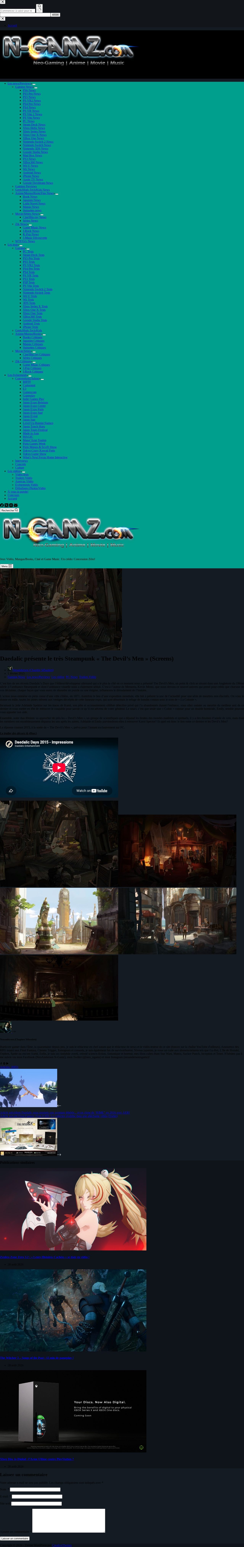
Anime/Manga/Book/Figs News (34, 193)
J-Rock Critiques (33, 371)
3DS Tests (29, 303)
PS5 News (29, 97)
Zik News (21, 224)
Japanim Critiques (33, 340)
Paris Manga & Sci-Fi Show (40, 447)
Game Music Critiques (36, 364)
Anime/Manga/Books (28, 333)
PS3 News (29, 158)
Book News (30, 196)
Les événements (17, 375)
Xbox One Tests (33, 313)
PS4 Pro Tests (31, 268)
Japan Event (30, 416)
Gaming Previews (26, 186)
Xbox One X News (35, 134)
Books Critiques (32, 337)
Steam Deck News (34, 124)
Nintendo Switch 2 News (38, 141)
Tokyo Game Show (35, 454)
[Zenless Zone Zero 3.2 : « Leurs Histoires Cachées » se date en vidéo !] (73, 1249)
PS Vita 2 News (32, 114)
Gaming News (24, 86)
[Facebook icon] (1, 1063)
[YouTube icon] (7, 1063)
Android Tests (31, 323)
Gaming (20, 248)
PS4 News (29, 107)
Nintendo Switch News (37, 145)
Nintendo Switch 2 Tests (37, 289)
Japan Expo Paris (33, 409)
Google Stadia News (35, 152)
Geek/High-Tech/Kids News (32, 189)
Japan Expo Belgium (35, 402)
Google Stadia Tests (35, 320)
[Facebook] (2, 506)
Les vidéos (14, 471)
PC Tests (28, 251)
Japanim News (32, 200)
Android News (32, 172)
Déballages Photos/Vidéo (30, 488)
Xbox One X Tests (34, 309)
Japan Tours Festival (35, 429)
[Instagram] (11, 506)
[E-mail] (16, 506)
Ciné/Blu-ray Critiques (36, 354)
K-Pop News (31, 234)
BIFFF (27, 381)
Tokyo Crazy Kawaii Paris (39, 450)
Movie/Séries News (27, 213)
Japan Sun (29, 419)
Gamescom (29, 392)
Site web (5, 1503)
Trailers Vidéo (23, 478)
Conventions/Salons (27, 378)
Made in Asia (31, 433)
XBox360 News (33, 162)
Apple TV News (33, 179)
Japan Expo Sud (33, 412)
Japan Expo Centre (34, 405)
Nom (4, 1489)
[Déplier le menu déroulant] (33, 84)
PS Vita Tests (31, 285)
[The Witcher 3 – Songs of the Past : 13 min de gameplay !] (73, 1350)
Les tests (13, 244)
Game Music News (34, 227)
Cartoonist (29, 385)
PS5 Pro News (32, 93)
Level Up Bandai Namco (38, 423)
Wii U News (30, 165)
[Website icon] (4, 1063)
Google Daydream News (38, 182)
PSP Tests (29, 282)
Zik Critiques (23, 361)
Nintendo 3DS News (35, 148)
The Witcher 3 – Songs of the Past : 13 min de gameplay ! (37, 1357)
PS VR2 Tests (31, 265)
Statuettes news (32, 210)
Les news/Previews (19, 83)
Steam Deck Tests (33, 255)
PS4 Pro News (32, 104)
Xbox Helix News (34, 128)
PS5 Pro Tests (31, 258)
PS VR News (31, 110)
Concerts (20, 464)
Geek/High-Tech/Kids (28, 330)
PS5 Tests (29, 261)
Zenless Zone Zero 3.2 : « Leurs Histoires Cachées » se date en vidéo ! (44, 1257)
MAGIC (28, 436)
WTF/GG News (25, 241)
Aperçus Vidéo (24, 481)
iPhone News (31, 176)
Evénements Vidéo (26, 484)
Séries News (30, 220)
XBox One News (33, 138)
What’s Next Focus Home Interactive (45, 457)
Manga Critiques (33, 344)
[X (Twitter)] (7, 506)
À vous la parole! (18, 491)
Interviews (21, 460)
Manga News (31, 207)
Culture (19, 467)
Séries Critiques (32, 357)
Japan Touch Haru (34, 426)
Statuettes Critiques (34, 347)
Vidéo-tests (22, 474)
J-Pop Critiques (32, 368)
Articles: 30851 (9, 1067)
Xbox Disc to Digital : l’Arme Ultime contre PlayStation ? (37, 1459)
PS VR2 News (32, 100)
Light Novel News (34, 203)
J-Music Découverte (35, 237)
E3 (24, 388)
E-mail (5, 1496)
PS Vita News (31, 117)
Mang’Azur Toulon (34, 440)
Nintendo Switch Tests (36, 292)
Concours (13, 495)
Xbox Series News (34, 131)
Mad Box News (32, 155)
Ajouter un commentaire (15, 1531)
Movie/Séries (23, 351)
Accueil (12, 498)
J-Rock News (31, 231)
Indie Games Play (33, 399)
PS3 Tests (29, 279)
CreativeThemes (62, 1545)
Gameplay (29, 395)
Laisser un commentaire (15, 1538)
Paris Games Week (34, 443)
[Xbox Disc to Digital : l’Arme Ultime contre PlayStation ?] (73, 1451)
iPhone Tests (30, 327)
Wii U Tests (30, 296)
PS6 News (29, 90)
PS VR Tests (30, 275)
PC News (29, 121)
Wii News (29, 169)
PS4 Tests (29, 272)
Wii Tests (28, 299)
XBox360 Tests (32, 316)
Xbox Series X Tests (35, 306)
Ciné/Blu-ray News (34, 217)
